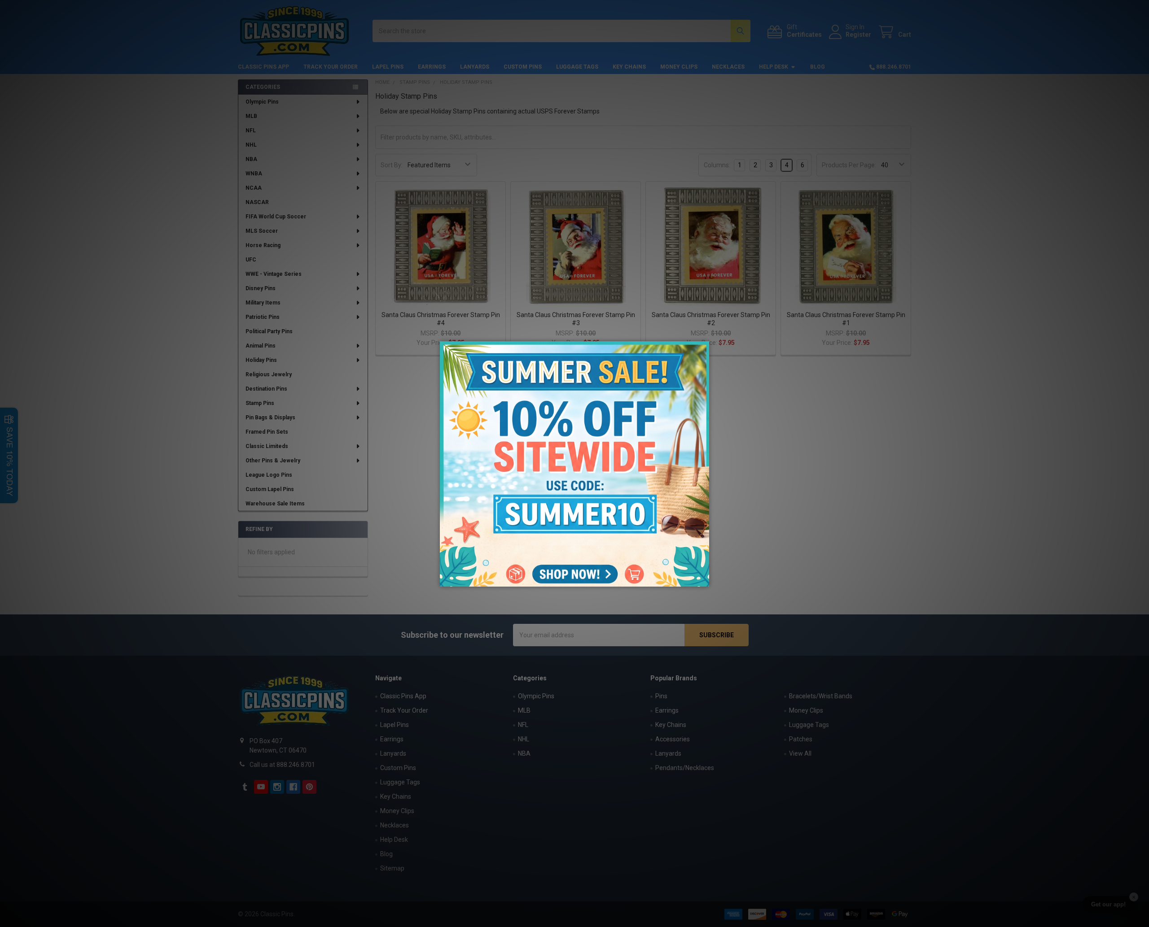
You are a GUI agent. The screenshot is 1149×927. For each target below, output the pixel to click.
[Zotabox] (703, 578)
